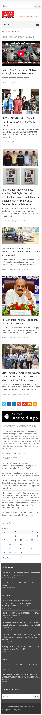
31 (21, 552)
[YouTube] (24, 404)
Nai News (20, 142)
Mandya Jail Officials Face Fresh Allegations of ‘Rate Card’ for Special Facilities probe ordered (21, 636)
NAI (14, 142)
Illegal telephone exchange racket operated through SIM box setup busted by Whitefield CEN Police (21, 624)
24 (21, 548)
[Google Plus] (19, 404)
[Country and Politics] (21, 14)
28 (4, 552)
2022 (8, 31)
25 (26, 548)
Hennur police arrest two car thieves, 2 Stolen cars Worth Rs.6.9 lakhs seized (21, 252)
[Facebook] (9, 404)
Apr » (9, 558)
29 (10, 552)
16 (15, 544)
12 (32, 540)
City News (17, 221)
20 (38, 544)
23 (15, 548)
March (13, 31)
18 (26, 544)
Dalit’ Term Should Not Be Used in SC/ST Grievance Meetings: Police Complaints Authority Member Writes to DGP (20, 465)
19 (32, 544)
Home (4, 31)
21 (4, 548)
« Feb (4, 558)
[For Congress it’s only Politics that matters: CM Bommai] (21, 296)
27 (38, 548)
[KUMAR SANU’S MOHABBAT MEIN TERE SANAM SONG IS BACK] (21, 101)
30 (15, 552)
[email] (29, 404)
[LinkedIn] (14, 404)
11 (26, 540)
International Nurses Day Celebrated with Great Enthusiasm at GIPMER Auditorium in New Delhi (21, 676)
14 (4, 544)
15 (10, 544)
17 (21, 544)
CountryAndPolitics (13, 706)
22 (10, 548)
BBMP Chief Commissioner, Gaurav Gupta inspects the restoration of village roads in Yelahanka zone (21, 376)
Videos (15, 83)
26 (32, 548)
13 (38, 540)
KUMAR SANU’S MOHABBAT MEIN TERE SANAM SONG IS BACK (18, 122)
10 (21, 540)
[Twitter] (4, 404)
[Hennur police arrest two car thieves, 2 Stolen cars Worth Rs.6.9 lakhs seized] (21, 235)
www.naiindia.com (19, 453)
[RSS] (35, 404)
